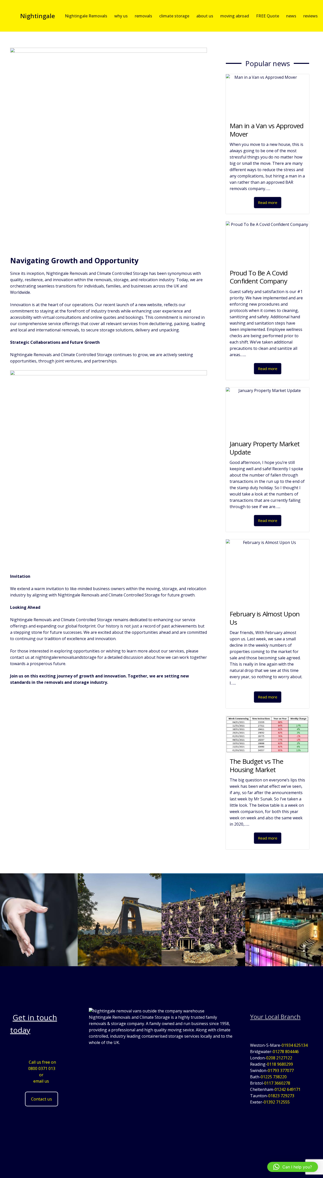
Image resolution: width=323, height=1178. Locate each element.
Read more (267, 202)
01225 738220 (274, 1077)
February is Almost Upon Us (265, 618)
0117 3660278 (277, 1083)
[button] (292, 1167)
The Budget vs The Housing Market (256, 765)
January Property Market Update (265, 448)
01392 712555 (277, 1102)
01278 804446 (286, 1051)
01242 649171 (288, 1089)
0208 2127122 (279, 1058)
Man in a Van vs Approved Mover (266, 130)
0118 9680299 (280, 1064)
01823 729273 (281, 1095)
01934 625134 (295, 1045)
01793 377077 (281, 1070)
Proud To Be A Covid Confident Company (258, 277)
